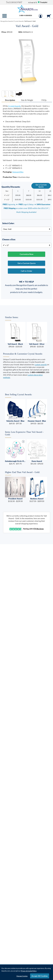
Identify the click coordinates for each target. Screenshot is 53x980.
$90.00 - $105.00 (15, 345)
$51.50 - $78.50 (37, 462)
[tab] (10, 100)
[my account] (40, 17)
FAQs (44, 100)
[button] (14, 2)
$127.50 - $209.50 (37, 499)
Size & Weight (27, 100)
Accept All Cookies (40, 976)
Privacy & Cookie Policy (28, 971)
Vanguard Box (17, 172)
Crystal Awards (14, 106)
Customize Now (26, 254)
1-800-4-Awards (25, 15)
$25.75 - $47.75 (15, 462)
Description (10, 100)
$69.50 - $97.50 (15, 422)
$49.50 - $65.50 (37, 422)
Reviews (38, 529)
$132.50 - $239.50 (15, 499)
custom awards (41, 364)
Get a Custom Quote (41, 186)
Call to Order (26, 271)
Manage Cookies (22, 976)
